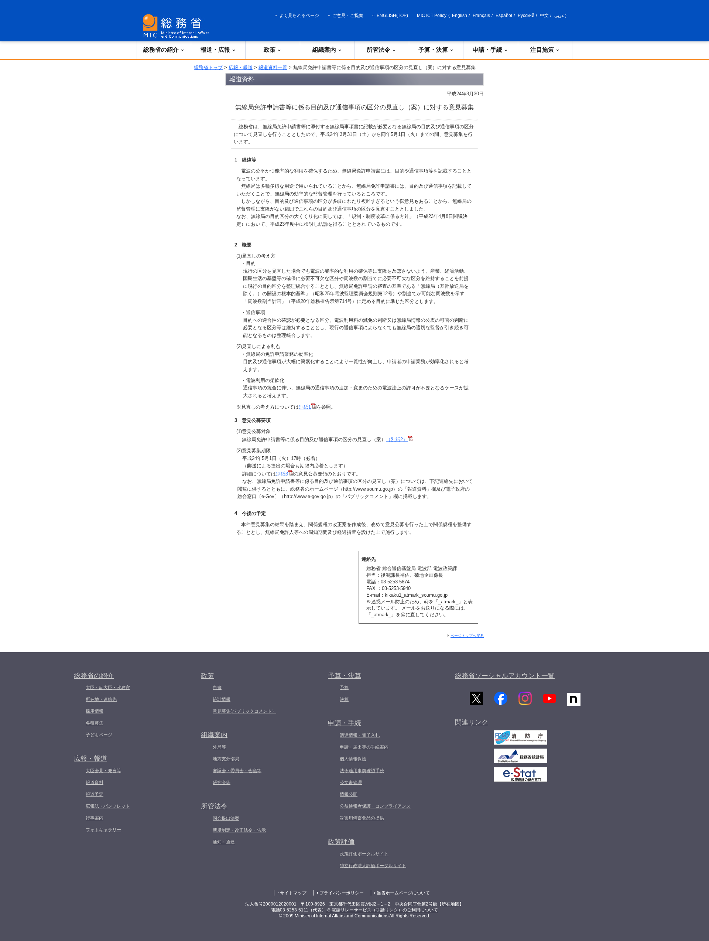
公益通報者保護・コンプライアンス (375, 806)
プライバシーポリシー (341, 893)
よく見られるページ (299, 15)
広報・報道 (241, 67)
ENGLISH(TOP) (392, 15)
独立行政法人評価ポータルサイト (373, 865)
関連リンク (471, 722)
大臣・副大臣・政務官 (108, 687)
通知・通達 (224, 842)
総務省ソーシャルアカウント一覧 (505, 675)
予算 (344, 687)
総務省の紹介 (161, 50)
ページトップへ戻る (467, 636)
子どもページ (99, 734)
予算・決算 (433, 50)
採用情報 (94, 711)
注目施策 (542, 50)
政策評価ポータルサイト (364, 853)
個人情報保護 (353, 758)
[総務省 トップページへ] (178, 26)
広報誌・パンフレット (108, 806)
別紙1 (305, 407)
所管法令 (378, 50)
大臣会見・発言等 (103, 770)
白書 (217, 687)
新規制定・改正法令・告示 (239, 830)
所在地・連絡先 (101, 699)
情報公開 (348, 794)
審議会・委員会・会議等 (237, 770)
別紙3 (282, 474)
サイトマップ (293, 893)
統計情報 (221, 699)
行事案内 (94, 818)
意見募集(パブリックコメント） (244, 711)
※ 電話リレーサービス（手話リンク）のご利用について (382, 910)
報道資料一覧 (272, 67)
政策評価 (341, 841)
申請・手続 (487, 50)
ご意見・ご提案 (347, 15)
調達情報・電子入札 (360, 735)
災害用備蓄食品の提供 (362, 818)
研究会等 (221, 782)
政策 (269, 50)
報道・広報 (215, 50)
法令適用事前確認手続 (362, 770)
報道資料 (94, 782)
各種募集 (94, 723)
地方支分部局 (226, 758)
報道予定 (94, 794)
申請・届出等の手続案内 (364, 747)
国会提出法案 (226, 818)
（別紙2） (397, 439)
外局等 (219, 747)
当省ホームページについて (403, 893)
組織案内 (324, 50)
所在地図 (450, 904)
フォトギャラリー (103, 829)
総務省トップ (208, 67)
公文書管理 (351, 782)
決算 (344, 699)
